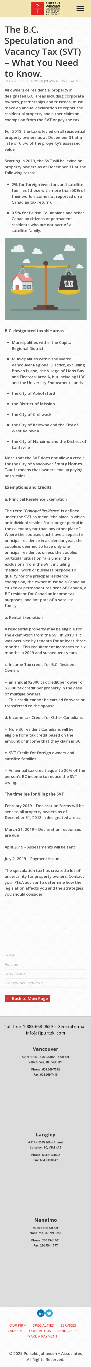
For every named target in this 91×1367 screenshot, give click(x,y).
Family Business (15, 974)
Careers (15, 1330)
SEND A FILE (67, 1330)
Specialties (43, 1325)
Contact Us (40, 1330)
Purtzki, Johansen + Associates (54, 81)
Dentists (10, 955)
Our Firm (17, 1325)
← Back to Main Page (27, 998)
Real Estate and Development (24, 983)
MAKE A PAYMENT (43, 1336)
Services (68, 1325)
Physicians (11, 964)
